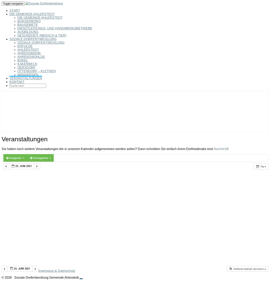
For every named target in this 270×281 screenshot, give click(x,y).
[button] (247, 269)
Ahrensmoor (29, 53)
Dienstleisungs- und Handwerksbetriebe (54, 28)
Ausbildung (27, 32)
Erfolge (25, 46)
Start (14, 10)
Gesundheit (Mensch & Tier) (41, 35)
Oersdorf (26, 67)
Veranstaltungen (25, 78)
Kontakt (17, 82)
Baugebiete (27, 25)
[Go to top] (81, 278)
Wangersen (27, 74)
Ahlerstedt (28, 49)
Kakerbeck (27, 64)
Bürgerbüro (29, 21)
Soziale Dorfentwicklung (33, 39)
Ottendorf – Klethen (36, 71)
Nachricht (221, 149)
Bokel (22, 60)
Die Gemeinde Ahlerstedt (32, 14)
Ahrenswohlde (31, 57)
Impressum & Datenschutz (57, 270)
